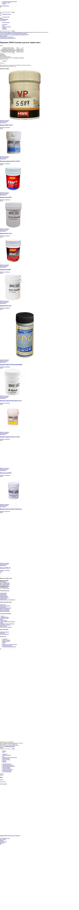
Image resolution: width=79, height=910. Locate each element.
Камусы (2, 616)
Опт (3, 643)
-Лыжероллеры (3, 594)
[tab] (40, 61)
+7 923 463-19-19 (5, 582)
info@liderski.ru (3, 581)
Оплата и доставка (6, 640)
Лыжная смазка (15, 32)
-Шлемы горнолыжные (5, 611)
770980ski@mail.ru (4, 587)
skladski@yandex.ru (6, 583)
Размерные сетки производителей (9, 644)
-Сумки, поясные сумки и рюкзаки (7, 621)
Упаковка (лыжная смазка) (8, 51)
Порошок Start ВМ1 (5, 269)
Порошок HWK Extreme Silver (6, 38)
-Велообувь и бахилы (4, 631)
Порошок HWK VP (5, 568)
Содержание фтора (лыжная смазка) (8, 50)
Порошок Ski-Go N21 (5, 305)
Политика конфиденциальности (9, 646)
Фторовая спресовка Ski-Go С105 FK (10, 161)
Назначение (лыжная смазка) (8, 49)
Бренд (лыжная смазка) (8, 47)
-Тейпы (1, 622)
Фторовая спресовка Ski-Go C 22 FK (10, 436)
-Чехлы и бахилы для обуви (6, 627)
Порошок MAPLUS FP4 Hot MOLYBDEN (11, 364)
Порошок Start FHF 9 (6, 197)
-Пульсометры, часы (4, 618)
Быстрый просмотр (4, 121)
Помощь (4, 642)
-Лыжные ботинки (4, 596)
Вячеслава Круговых (10, 746)
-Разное (1, 619)
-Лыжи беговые (3, 593)
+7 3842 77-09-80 (5, 588)
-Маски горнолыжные (4, 609)
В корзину (2, 54)
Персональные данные (7, 645)
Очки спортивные (5, 617)
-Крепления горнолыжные (5, 607)
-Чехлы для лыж (3, 625)
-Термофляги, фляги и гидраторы (7, 623)
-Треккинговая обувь (4, 634)
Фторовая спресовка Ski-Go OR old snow (11, 509)
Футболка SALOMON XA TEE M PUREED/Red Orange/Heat (13, 34)
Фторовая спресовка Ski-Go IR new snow (11, 400)
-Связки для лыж (3, 620)
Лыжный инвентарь (8, 32)
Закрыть (1, 747)
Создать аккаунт (3, 783)
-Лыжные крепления (4, 597)
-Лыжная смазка (3, 595)
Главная (2, 32)
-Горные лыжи (3, 606)
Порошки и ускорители (24, 32)
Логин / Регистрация (6, 771)
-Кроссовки (2, 633)
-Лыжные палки (3, 598)
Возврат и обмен (6, 641)
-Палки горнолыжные (4, 610)
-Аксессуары (2, 604)
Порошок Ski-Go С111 (6, 233)
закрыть (1, 774)
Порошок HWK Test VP (6, 125)
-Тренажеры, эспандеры (5, 624)
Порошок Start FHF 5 (6, 473)
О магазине (4, 638)
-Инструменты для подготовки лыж (7, 599)
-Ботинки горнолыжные (5, 605)
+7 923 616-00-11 (5, 584)
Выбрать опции (6, 881)
